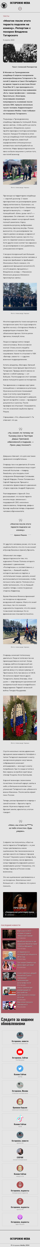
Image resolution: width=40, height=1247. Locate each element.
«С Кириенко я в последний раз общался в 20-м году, (27, 954)
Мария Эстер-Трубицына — (20, 912)
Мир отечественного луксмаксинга (25, 1003)
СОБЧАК (20, 1157)
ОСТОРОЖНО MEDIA (20, 3)
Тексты (6, 16)
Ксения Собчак (20, 1074)
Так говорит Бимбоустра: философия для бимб (26, 963)
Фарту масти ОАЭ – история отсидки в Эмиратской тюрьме (25, 933)
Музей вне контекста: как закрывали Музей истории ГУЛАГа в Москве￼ (27, 944)
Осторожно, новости (20, 1041)
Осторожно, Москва (20, 1091)
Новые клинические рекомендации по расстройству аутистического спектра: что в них (26, 993)
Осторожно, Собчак (20, 1057)
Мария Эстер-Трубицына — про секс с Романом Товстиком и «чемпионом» (22, 904)
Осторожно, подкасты (20, 1190)
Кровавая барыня (20, 1107)
